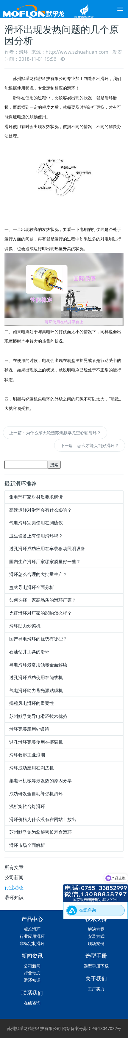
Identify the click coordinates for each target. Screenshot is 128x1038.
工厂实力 (96, 988)
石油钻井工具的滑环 (29, 651)
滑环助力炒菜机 (24, 626)
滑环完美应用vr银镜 (29, 729)
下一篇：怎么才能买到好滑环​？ (89, 445)
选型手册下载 (96, 966)
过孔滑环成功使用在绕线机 (36, 677)
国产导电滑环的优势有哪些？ (38, 639)
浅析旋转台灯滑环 (27, 806)
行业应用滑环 (32, 936)
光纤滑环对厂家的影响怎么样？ (40, 613)
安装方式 (96, 936)
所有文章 (14, 867)
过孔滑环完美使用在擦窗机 (36, 742)
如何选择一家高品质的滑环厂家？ (42, 600)
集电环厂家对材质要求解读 (36, 497)
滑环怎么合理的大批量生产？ (38, 574)
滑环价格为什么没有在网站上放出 (42, 819)
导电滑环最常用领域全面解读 (38, 664)
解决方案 (96, 929)
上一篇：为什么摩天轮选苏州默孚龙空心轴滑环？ (55, 432)
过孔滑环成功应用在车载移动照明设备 (47, 548)
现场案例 (96, 943)
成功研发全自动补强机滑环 (36, 793)
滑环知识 (14, 897)
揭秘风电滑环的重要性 (31, 703)
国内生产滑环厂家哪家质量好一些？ (45, 561)
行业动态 (14, 887)
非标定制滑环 (32, 943)
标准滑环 (32, 929)
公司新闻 (14, 877)
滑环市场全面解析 (27, 845)
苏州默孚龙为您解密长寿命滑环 (40, 832)
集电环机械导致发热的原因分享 (40, 780)
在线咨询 (32, 1003)
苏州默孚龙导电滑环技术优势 (38, 716)
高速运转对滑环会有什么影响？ (40, 510)
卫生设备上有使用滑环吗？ (36, 536)
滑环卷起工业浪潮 (27, 755)
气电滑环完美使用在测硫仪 (36, 523)
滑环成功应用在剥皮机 (31, 768)
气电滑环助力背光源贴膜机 (36, 690)
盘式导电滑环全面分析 (31, 587)
